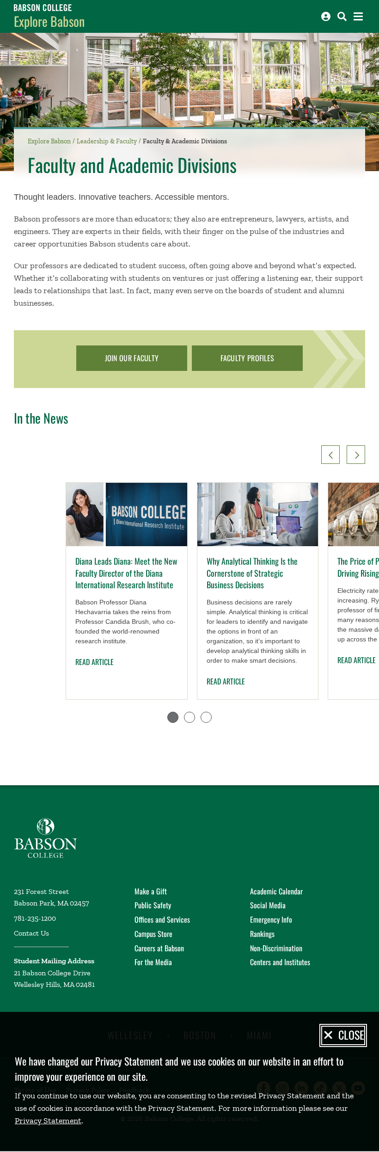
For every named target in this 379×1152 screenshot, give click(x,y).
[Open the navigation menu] (358, 16)
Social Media (268, 905)
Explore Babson (49, 21)
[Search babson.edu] (342, 16)
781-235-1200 (35, 918)
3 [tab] (206, 717)
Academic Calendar (276, 891)
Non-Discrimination (276, 948)
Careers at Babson (159, 948)
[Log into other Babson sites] (326, 16)
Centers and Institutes (280, 961)
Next (356, 454)
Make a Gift (150, 891)
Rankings (262, 933)
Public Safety (152, 905)
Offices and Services (162, 919)
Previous (330, 454)
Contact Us (31, 933)
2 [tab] (189, 717)
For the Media (153, 961)
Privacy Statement (48, 1120)
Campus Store (153, 933)
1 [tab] (172, 717)
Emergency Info (271, 919)
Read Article (94, 661)
